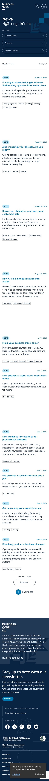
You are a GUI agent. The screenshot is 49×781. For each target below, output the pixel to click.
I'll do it (16, 774)
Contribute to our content (16, 713)
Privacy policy (7, 762)
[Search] (43, 50)
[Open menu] (44, 6)
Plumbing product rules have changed (23, 544)
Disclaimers (6, 758)
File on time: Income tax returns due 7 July (23, 477)
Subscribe (7, 698)
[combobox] (24, 35)
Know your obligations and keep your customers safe (23, 212)
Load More (24, 582)
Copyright (6, 766)
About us (5, 770)
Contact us (6, 754)
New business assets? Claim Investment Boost (24, 377)
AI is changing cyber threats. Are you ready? (22, 148)
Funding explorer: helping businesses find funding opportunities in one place (24, 84)
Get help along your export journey (21, 508)
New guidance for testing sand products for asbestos (19, 438)
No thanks (39, 774)
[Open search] (37, 6)
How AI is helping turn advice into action (21, 280)
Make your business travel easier (20, 343)
